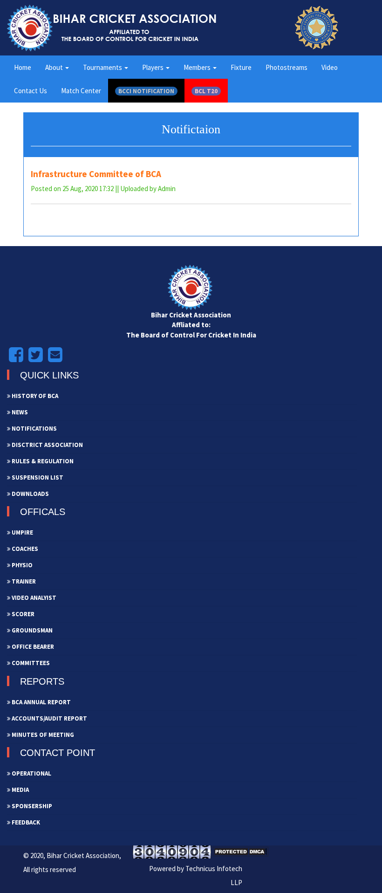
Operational (30, 773)
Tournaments (103, 67)
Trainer (23, 581)
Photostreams (286, 67)
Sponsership (31, 806)
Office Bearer (32, 647)
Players (153, 67)
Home (22, 67)
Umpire (21, 532)
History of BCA (34, 396)
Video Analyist (33, 598)
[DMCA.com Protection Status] (240, 851)
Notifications (33, 429)
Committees (30, 663)
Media (19, 790)
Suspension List (36, 477)
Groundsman (31, 630)
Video (329, 67)
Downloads (29, 494)
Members (198, 67)
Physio (21, 565)
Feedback (25, 822)
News (19, 412)
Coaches (24, 549)
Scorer (22, 614)
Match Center (81, 90)
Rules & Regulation (42, 461)
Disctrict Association (46, 445)
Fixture (241, 67)
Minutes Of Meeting (42, 735)
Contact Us (30, 90)
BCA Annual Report (40, 702)
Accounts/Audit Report (48, 718)
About (54, 67)
